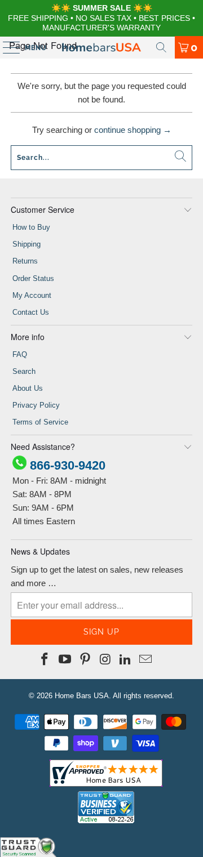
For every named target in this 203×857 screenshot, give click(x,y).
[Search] (161, 47)
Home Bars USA (82, 695)
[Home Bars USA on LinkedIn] (125, 660)
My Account (31, 295)
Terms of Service (40, 422)
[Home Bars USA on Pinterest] (85, 660)
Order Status (33, 278)
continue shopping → (132, 130)
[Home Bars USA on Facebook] (45, 660)
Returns (25, 261)
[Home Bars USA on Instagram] (105, 660)
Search (24, 371)
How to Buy (31, 227)
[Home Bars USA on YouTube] (65, 660)
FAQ (19, 354)
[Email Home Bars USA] (145, 660)
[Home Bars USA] (101, 47)
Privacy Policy (36, 405)
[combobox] (101, 157)
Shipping (26, 244)
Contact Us (30, 312)
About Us (27, 388)
